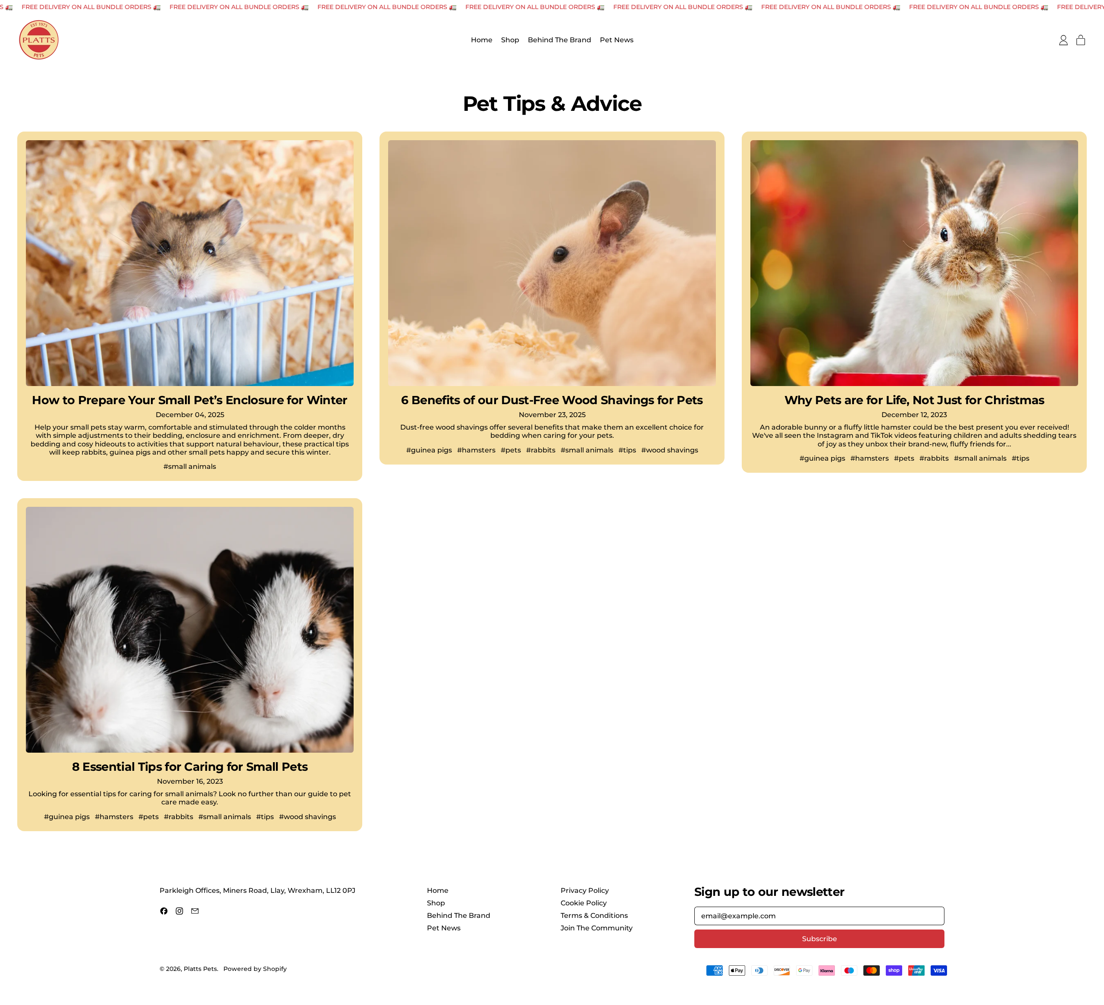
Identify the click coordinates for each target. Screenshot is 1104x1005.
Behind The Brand (559, 40)
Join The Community (597, 928)
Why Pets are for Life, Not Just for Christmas (914, 400)
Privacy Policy (585, 890)
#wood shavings (669, 450)
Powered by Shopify (255, 969)
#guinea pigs (429, 450)
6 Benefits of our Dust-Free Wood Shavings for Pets (552, 400)
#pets (511, 450)
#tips (627, 450)
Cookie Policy (584, 903)
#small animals (189, 466)
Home (481, 40)
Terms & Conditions (594, 915)
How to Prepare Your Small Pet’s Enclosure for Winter (189, 400)
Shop (510, 40)
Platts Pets (200, 969)
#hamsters (476, 450)
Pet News (617, 40)
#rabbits (540, 450)
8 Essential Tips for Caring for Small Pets (190, 767)
